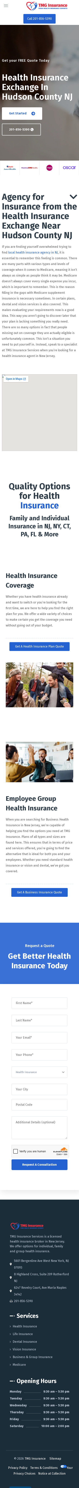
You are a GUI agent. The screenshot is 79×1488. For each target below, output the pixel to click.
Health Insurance (25, 1326)
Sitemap (55, 1458)
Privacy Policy (17, 1468)
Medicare (19, 1365)
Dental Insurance (25, 1342)
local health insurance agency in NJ (33, 252)
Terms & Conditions (44, 1468)
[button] (22, 113)
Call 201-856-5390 (39, 19)
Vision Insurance (24, 1349)
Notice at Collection (52, 1473)
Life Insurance (23, 1334)
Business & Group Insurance (33, 1357)
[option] (10, 168)
